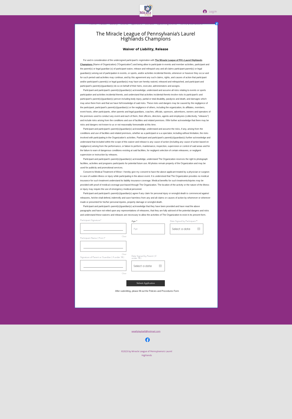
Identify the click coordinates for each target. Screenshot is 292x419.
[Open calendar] (199, 229)
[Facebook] (216, 23)
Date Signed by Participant (184, 221)
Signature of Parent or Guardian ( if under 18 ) (102, 257)
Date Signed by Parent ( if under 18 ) (144, 257)
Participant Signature (90, 220)
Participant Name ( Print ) (92, 238)
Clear (124, 254)
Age (134, 221)
